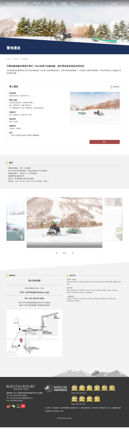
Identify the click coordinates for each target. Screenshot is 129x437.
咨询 (61, 411)
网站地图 (102, 408)
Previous (57, 253)
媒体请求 (48, 411)
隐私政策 (56, 408)
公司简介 (48, 408)
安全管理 (95, 408)
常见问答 (56, 411)
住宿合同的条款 (85, 408)
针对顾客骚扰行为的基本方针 (69, 408)
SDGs (109, 408)
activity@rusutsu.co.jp (37, 292)
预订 (104, 142)
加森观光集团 (116, 408)
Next (72, 253)
